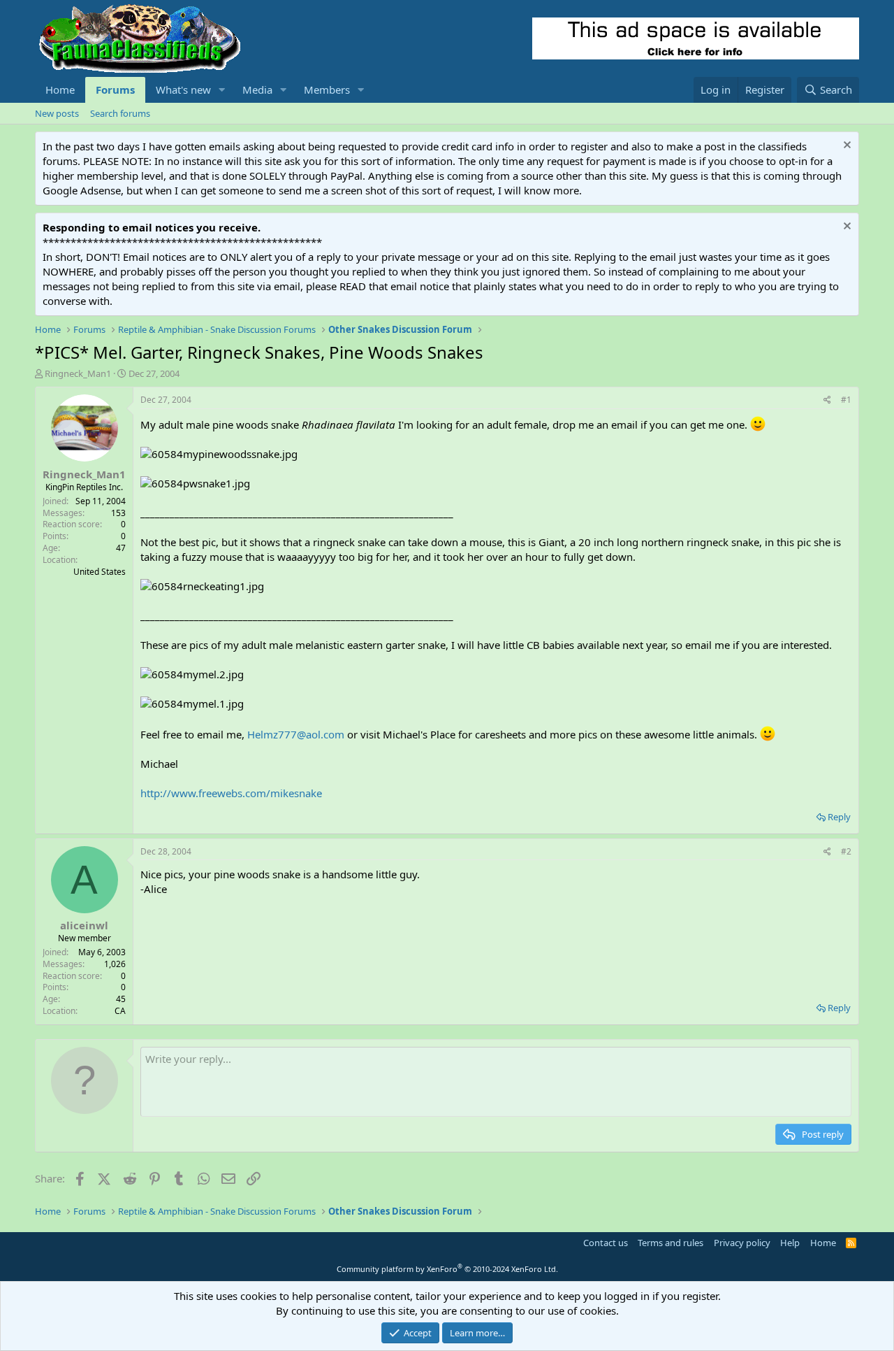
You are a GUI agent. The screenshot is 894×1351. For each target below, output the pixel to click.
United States (99, 572)
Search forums (120, 113)
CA (120, 1011)
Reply (839, 816)
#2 (846, 851)
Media (257, 89)
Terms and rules (670, 1242)
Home (60, 89)
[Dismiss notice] (845, 146)
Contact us (605, 1242)
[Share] (827, 400)
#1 (846, 400)
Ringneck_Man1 (78, 373)
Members (327, 89)
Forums (115, 89)
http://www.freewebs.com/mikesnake (231, 793)
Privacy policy (742, 1242)
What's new (183, 89)
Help (790, 1242)
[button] (222, 90)
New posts (57, 113)
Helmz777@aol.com (295, 734)
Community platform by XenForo (447, 1269)
